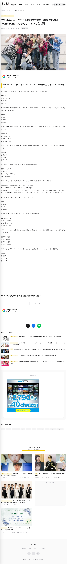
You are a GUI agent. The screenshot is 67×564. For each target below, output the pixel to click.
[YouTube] (33, 553)
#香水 (34, 429)
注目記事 (13, 5)
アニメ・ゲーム (35, 5)
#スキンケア (60, 429)
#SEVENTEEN (16, 429)
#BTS (8, 429)
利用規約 (23, 548)
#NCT (47, 429)
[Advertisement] (33, 280)
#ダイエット (40, 429)
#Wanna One (24, 28)
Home (3, 10)
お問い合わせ (42, 548)
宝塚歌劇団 (46, 5)
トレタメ (33, 544)
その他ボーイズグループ (7, 15)
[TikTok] (38, 553)
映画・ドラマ (56, 5)
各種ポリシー (32, 548)
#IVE (3, 429)
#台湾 (22, 429)
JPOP (20, 5)
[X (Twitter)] (29, 553)
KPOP (27, 5)
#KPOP (28, 429)
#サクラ (53, 429)
